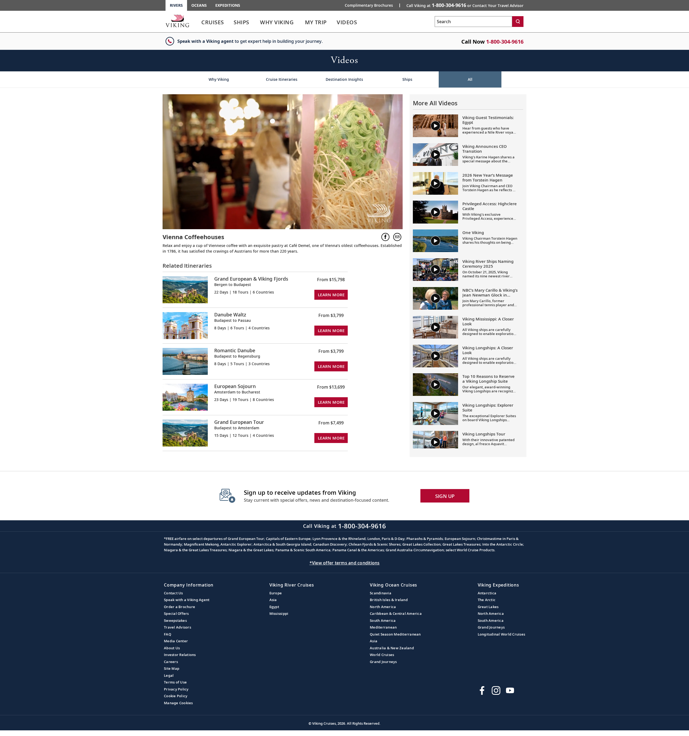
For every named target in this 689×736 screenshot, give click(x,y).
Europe (275, 593)
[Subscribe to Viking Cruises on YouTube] (510, 690)
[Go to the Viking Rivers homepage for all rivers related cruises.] (177, 20)
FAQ (167, 634)
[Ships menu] (255, 22)
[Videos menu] (363, 22)
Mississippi (279, 613)
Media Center (176, 641)
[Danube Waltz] (185, 325)
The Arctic (487, 599)
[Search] (517, 21)
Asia (273, 599)
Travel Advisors (177, 627)
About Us (172, 648)
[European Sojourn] (185, 396)
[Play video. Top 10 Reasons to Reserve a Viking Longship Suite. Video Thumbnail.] (435, 384)
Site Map (171, 668)
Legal (169, 675)
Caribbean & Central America (396, 613)
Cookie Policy (175, 695)
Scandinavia (380, 593)
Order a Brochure (179, 606)
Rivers (176, 5)
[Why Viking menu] (301, 22)
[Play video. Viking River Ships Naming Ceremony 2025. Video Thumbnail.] (435, 269)
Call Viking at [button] (464, 5)
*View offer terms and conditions (345, 563)
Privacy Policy (176, 689)
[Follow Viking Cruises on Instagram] (496, 690)
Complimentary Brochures (369, 5)
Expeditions (227, 5)
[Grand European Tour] (185, 432)
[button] (385, 237)
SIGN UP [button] (445, 496)
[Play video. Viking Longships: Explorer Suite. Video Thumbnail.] (435, 413)
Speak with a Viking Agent (186, 599)
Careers (171, 661)
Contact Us (173, 593)
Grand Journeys (383, 661)
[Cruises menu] (230, 22)
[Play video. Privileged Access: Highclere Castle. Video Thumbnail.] (435, 212)
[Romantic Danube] (185, 361)
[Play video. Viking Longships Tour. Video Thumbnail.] (435, 442)
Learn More (331, 294)
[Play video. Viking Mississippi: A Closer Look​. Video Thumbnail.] (435, 327)
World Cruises (382, 654)
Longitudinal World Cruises (501, 634)
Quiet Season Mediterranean (395, 634)
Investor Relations (180, 654)
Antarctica (487, 593)
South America (383, 620)
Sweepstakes (175, 620)
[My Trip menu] (333, 22)
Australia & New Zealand (392, 648)
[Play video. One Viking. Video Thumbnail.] (435, 240)
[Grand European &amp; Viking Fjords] (185, 289)
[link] (212, 23)
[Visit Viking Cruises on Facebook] (482, 690)
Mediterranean (383, 627)
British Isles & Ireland (389, 599)
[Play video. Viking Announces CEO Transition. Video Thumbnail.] (435, 154)
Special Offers (176, 613)
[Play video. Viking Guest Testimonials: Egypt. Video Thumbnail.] (435, 125)
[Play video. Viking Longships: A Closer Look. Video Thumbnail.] (435, 356)
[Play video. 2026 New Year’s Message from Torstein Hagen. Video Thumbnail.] (435, 183)
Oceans (199, 5)
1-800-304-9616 (504, 41)
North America (383, 606)
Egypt (274, 606)
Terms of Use (175, 682)
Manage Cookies (178, 702)
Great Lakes (488, 606)
